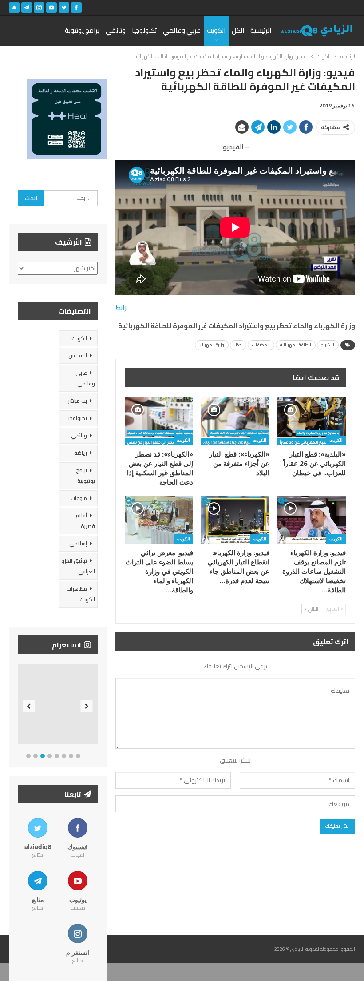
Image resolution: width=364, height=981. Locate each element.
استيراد (327, 345)
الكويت (216, 30)
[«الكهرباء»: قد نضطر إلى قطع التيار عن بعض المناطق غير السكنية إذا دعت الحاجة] (159, 421)
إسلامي (78, 543)
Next (87, 706)
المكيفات (261, 345)
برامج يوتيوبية (85, 475)
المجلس (77, 355)
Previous (29, 706)
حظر (238, 345)
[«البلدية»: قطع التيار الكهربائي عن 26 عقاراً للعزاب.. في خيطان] (311, 421)
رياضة (80, 453)
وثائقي (116, 30)
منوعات (79, 498)
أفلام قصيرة (85, 520)
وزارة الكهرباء (211, 345)
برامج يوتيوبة (82, 30)
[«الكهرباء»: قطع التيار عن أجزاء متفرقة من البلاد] (235, 421)
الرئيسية (260, 30)
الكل (238, 30)
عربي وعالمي (182, 30)
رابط (121, 307)
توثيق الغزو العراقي (78, 566)
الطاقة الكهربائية (295, 345)
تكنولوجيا (144, 30)
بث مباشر (77, 401)
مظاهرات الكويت (81, 594)
